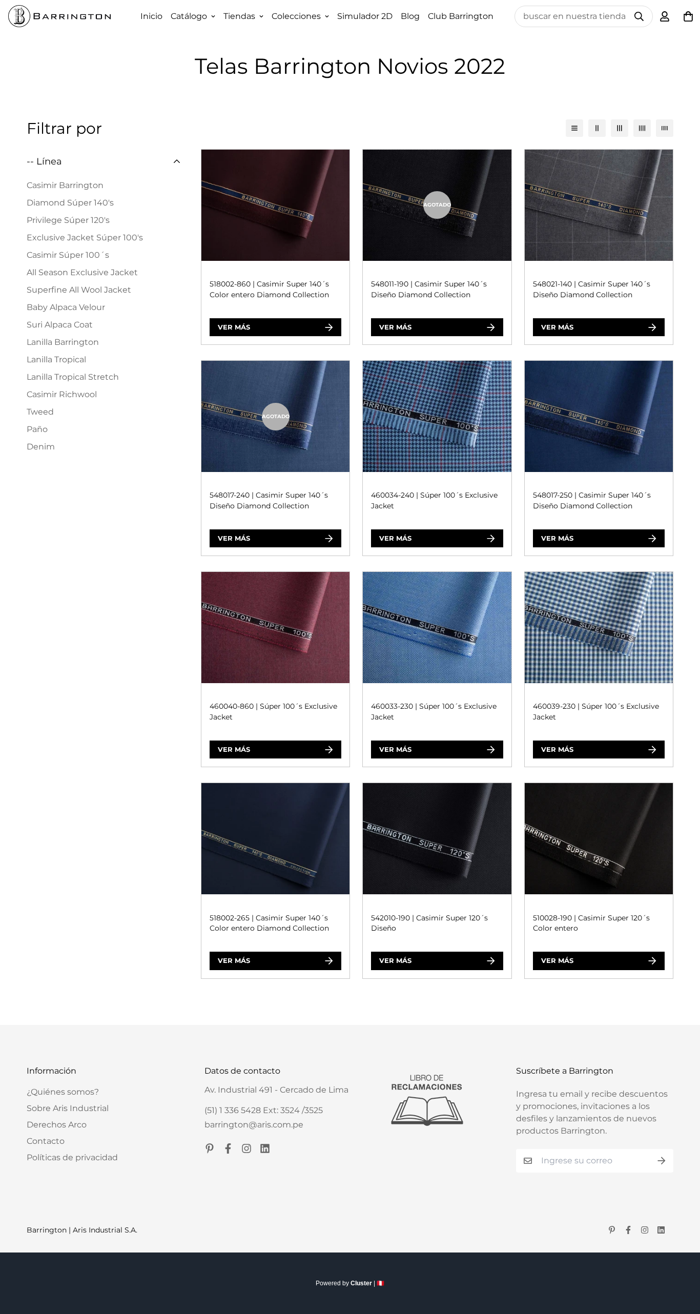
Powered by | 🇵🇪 (350, 1283)
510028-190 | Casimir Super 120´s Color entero (591, 923)
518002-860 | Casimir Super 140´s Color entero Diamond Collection (269, 289)
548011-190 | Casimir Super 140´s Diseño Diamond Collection (429, 289)
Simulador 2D (365, 16)
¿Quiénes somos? (63, 1092)
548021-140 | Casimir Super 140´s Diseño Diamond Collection (591, 289)
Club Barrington (460, 16)
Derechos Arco (57, 1125)
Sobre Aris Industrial (68, 1108)
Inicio (151, 16)
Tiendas (239, 16)
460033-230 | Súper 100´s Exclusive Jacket (434, 712)
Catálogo (189, 16)
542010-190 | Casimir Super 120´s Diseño (429, 923)
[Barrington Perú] (59, 16)
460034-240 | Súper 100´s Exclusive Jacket (434, 500)
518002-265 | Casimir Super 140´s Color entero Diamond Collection (269, 923)
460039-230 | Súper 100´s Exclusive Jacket (596, 712)
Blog (410, 16)
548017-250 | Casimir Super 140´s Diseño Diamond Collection (592, 500)
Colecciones (296, 16)
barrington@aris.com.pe (253, 1125)
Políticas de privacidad (72, 1157)
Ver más (234, 327)
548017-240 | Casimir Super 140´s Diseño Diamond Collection (269, 500)
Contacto (46, 1141)
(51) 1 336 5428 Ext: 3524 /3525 (263, 1110)
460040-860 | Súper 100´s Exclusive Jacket (273, 712)
